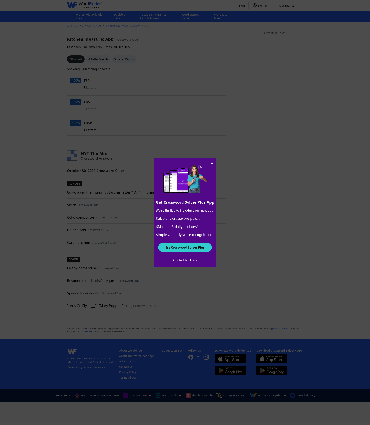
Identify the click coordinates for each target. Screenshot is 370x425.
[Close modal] (212, 162)
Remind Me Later (185, 260)
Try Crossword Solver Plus (185, 247)
